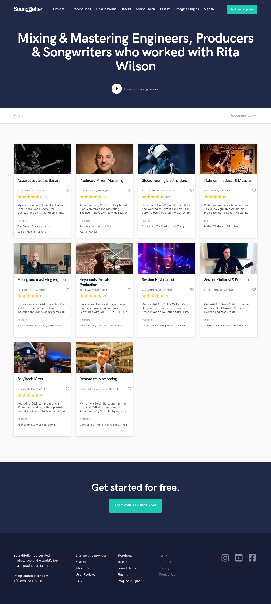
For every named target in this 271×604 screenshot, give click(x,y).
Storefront (124, 556)
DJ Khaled (218, 226)
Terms (163, 556)
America (208, 325)
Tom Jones (23, 226)
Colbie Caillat (149, 325)
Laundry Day (104, 226)
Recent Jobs (82, 9)
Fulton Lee (232, 226)
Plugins (165, 9)
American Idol (87, 325)
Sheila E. (102, 325)
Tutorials (165, 562)
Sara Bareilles (87, 226)
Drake (207, 226)
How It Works (106, 9)
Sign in (209, 9)
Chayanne (181, 325)
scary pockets (166, 325)
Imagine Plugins (187, 9)
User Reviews (85, 575)
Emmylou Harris (41, 226)
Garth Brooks (87, 425)
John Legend (24, 425)
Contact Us (167, 575)
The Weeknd (163, 226)
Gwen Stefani (239, 325)
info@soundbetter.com (31, 576)
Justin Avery (116, 325)
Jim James (40, 425)
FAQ (79, 581)
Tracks (126, 9)
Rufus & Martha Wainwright (32, 231)
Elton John (148, 226)
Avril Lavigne (222, 325)
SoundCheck (145, 9)
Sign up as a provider (91, 556)
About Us (82, 568)
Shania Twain (120, 425)
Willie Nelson (104, 425)
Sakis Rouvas (55, 325)
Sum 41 (52, 425)
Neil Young (178, 226)
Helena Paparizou (36, 325)
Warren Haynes (88, 231)
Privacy (164, 568)
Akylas (21, 325)
